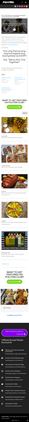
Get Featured (13, 107)
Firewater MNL (5, 252)
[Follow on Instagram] (20, 6)
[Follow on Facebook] (15, 6)
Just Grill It (4, 136)
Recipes (20, 137)
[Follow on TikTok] (22, 6)
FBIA (2, 137)
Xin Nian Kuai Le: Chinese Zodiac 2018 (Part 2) (20, 79)
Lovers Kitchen (5, 165)
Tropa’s (3, 191)
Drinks (9, 254)
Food (5, 137)
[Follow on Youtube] (24, 6)
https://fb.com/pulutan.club (14, 41)
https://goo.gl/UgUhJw (12, 44)
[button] (26, 301)
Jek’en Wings (7, 307)
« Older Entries (5, 264)
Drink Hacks (4, 254)
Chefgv (3, 221)
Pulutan (16, 137)
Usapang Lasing (10, 256)
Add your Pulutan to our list (14, 333)
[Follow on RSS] (26, 6)
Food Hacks (10, 137)
